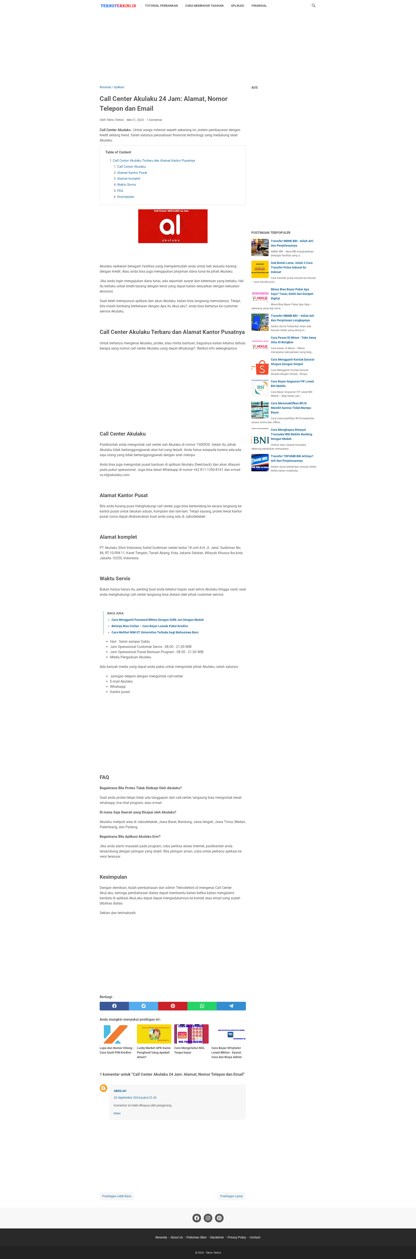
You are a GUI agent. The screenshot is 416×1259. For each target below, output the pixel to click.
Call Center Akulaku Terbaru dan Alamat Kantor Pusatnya (154, 161)
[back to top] (407, 1249)
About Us (177, 1237)
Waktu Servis (126, 185)
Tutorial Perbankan (161, 5)
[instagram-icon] (208, 1218)
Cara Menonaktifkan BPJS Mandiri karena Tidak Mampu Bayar (291, 408)
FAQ (120, 191)
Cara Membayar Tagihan (204, 5)
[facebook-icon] (196, 1218)
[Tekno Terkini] (118, 5)
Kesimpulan (125, 197)
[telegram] (231, 1006)
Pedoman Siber (196, 1237)
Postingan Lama (231, 1196)
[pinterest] (172, 1006)
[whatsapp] (202, 1006)
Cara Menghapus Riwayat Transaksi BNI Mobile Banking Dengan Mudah (291, 434)
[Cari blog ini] (313, 5)
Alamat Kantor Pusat (132, 173)
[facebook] (114, 1006)
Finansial (259, 5)
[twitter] (143, 1006)
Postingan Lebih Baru (116, 1196)
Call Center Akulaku (131, 167)
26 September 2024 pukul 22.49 (135, 1097)
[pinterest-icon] (219, 1218)
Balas (117, 1113)
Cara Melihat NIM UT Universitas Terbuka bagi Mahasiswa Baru (155, 632)
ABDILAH (120, 1091)
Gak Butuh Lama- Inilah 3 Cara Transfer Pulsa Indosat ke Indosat (292, 267)
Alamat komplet (128, 179)
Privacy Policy (237, 1237)
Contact (255, 1237)
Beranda (161, 1237)
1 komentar (154, 120)
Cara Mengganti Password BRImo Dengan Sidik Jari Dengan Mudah (158, 619)
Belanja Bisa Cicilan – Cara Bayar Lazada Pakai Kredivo (150, 626)
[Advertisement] (208, 48)
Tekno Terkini (213, 1252)
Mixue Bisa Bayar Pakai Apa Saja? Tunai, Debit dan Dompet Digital (292, 294)
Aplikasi (237, 5)
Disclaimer (217, 1237)
